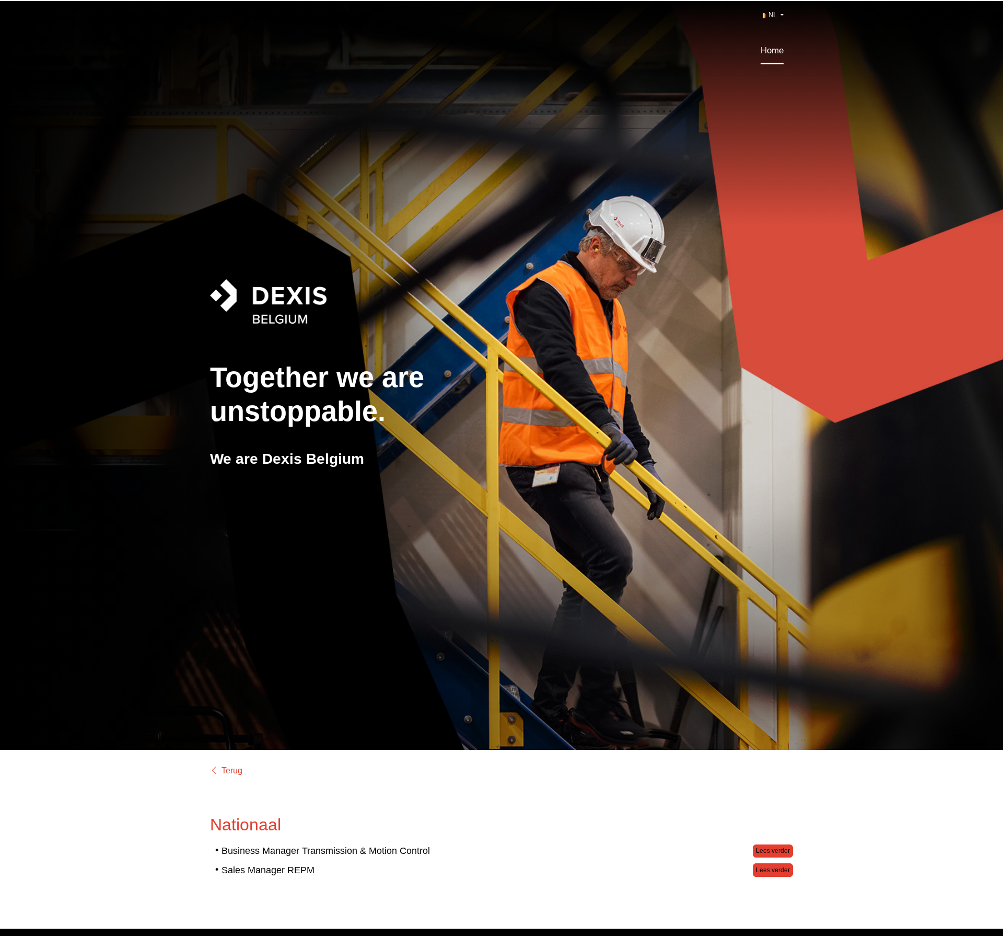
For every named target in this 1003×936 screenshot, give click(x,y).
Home (772, 50)
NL (772, 15)
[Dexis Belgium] (326, 309)
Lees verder (773, 850)
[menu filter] (501, 0)
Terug (231, 771)
